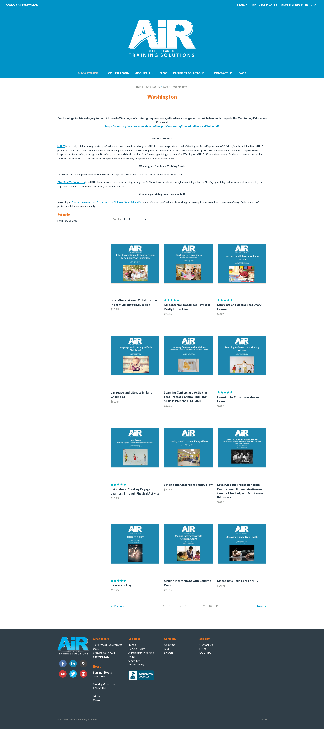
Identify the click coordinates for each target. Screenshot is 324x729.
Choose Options (135, 267)
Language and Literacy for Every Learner (239, 307)
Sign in (286, 4)
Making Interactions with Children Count (187, 583)
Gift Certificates (264, 4)
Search (242, 4)
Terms (132, 644)
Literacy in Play (121, 585)
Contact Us (223, 73)
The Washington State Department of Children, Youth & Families (107, 202)
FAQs (242, 73)
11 (217, 606)
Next (260, 606)
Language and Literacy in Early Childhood (131, 394)
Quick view (132, 260)
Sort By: (117, 219)
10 (210, 606)
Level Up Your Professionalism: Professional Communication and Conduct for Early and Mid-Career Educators (240, 491)
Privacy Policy (136, 664)
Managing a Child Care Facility (237, 580)
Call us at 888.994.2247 (22, 4)
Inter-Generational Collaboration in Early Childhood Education (134, 302)
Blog (163, 73)
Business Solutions (188, 73)
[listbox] (135, 219)
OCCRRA (205, 652)
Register (301, 4)
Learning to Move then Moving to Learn (240, 399)
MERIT (61, 146)
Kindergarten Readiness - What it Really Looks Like (187, 307)
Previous (119, 606)
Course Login (118, 73)
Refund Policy (136, 648)
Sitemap (169, 652)
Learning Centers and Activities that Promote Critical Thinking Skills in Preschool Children (186, 397)
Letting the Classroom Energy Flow (188, 484)
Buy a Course (88, 73)
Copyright (134, 660)
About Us (142, 73)
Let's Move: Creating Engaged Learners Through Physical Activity (135, 491)
